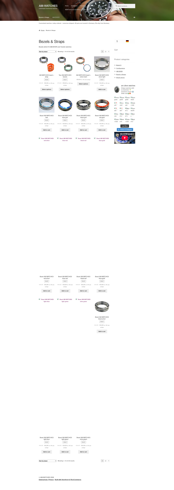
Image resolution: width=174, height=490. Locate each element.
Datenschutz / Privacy (89, 9)
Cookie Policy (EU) (103, 9)
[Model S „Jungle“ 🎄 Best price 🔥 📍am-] (122, 120)
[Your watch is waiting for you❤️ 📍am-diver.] (133, 109)
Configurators (120, 68)
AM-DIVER (56, 17)
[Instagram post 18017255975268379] (116, 99)
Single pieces (120, 77)
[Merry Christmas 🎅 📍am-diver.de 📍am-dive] (133, 115)
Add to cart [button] (102, 89)
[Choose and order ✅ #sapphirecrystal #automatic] (116, 115)
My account (91, 6)
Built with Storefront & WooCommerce (68, 480)
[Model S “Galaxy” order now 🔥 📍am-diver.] (127, 109)
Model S (118, 65)
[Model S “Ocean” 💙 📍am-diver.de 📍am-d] (127, 115)
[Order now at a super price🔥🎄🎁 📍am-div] (127, 120)
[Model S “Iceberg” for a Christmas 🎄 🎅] (133, 120)
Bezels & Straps (44, 17)
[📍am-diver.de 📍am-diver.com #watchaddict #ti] (116, 104)
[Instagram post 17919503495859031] (127, 99)
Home (67, 6)
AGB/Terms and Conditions (73, 9)
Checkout (83, 6)
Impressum (74, 6)
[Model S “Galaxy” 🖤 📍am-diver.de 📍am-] (122, 115)
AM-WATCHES (48, 6)
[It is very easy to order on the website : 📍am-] (122, 104)
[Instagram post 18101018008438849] (122, 99)
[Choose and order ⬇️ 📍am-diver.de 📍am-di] (127, 104)
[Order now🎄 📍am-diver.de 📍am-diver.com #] (116, 120)
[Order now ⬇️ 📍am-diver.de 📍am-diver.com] (133, 104)
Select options (46, 89)
